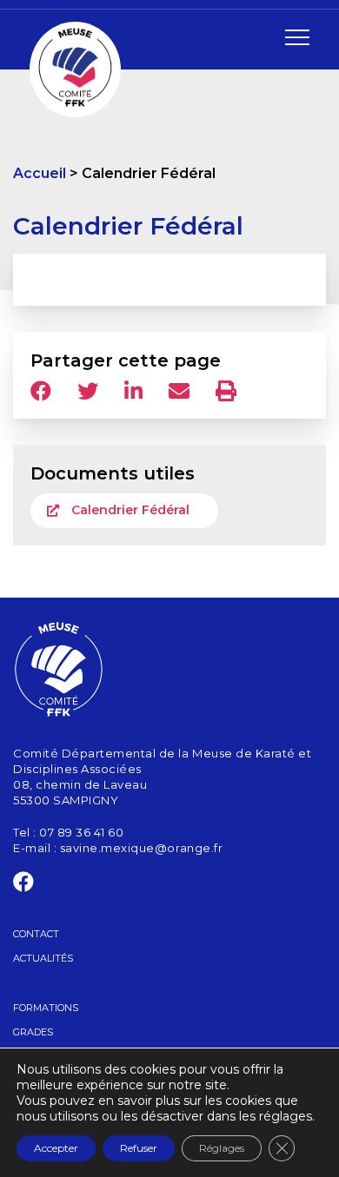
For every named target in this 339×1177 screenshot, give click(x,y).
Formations (45, 1008)
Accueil (39, 173)
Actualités (43, 958)
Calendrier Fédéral (130, 510)
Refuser (138, 1147)
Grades (33, 1032)
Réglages (221, 1147)
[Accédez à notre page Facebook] (24, 885)
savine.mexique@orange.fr (141, 848)
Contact (36, 934)
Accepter (56, 1147)
